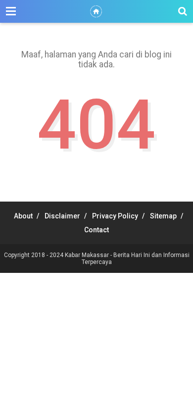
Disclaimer (62, 216)
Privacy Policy (115, 216)
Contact (96, 230)
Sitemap (163, 216)
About (23, 216)
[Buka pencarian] (182, 11)
